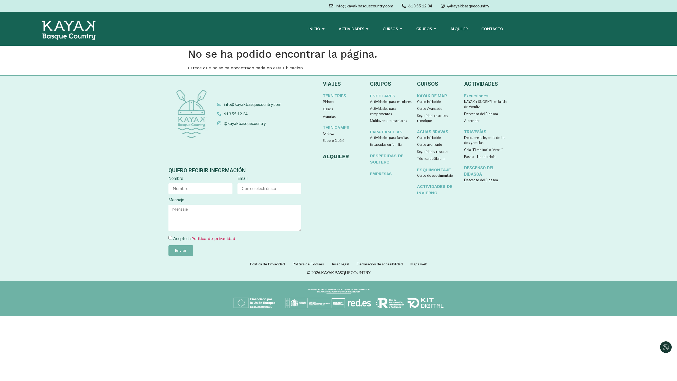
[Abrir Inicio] (323, 28)
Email (242, 178)
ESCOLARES (382, 95)
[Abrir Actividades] (367, 28)
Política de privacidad (213, 238)
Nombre (175, 178)
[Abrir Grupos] (435, 28)
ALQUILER (336, 156)
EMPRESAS (381, 173)
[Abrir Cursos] (401, 28)
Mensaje (176, 200)
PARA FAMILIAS (386, 131)
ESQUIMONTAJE (434, 169)
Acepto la (204, 238)
